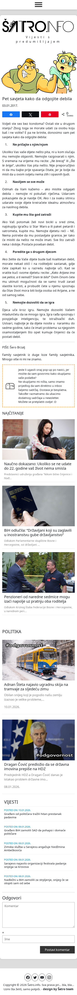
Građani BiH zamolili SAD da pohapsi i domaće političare (35, 831)
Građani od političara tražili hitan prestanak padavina (32, 815)
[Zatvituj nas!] (35, 977)
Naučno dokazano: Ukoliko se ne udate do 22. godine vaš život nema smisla (37, 466)
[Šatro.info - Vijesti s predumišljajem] (38, 25)
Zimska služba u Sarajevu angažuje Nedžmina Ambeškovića (34, 848)
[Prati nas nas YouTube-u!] (42, 977)
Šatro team (65, 989)
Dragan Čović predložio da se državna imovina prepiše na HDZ (36, 766)
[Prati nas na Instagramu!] (49, 977)
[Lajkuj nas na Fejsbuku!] (28, 977)
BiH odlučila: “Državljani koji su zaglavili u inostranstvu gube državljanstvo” (38, 532)
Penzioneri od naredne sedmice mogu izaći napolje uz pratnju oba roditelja (37, 599)
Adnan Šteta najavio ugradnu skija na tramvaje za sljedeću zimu (36, 686)
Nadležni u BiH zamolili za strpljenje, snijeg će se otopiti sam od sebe (36, 881)
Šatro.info (33, 985)
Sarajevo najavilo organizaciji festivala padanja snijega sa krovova (35, 865)
